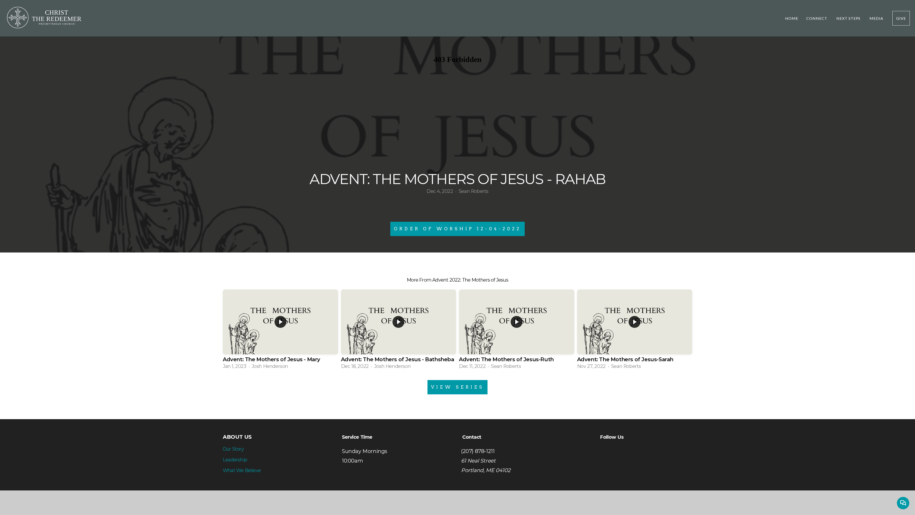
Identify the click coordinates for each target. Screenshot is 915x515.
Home (791, 18)
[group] (280, 331)
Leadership (235, 460)
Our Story (233, 449)
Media (876, 18)
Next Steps (849, 18)
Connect (817, 18)
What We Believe (242, 470)
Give (901, 18)
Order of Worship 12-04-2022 (457, 228)
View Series (457, 387)
